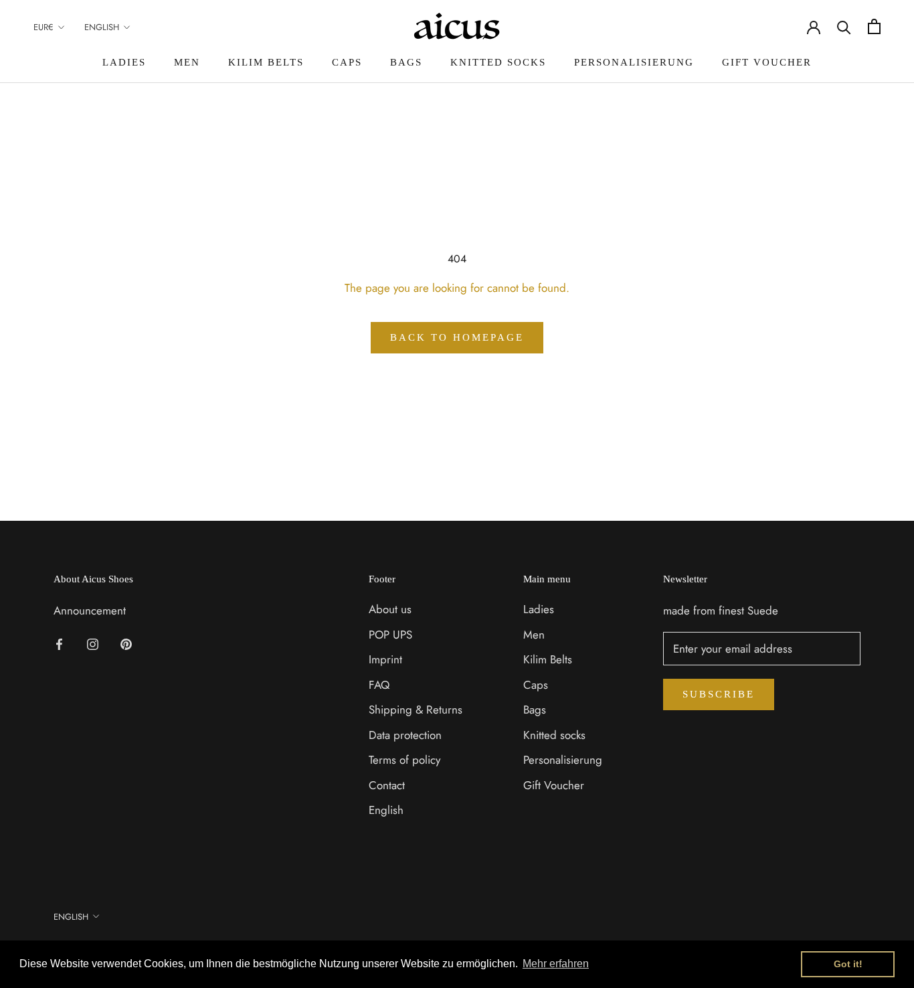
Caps (347, 62)
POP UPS (390, 635)
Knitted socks (498, 62)
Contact (387, 785)
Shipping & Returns (415, 710)
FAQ (379, 685)
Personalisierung (634, 62)
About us (390, 609)
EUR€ (43, 27)
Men (187, 62)
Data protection (405, 735)
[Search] (844, 26)
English (101, 27)
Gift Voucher (767, 62)
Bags (406, 62)
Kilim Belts (266, 62)
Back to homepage (457, 337)
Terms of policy (404, 760)
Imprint (385, 659)
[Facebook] (59, 642)
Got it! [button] (848, 964)
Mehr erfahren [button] (556, 963)
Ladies (124, 62)
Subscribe (718, 694)
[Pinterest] (126, 642)
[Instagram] (92, 642)
